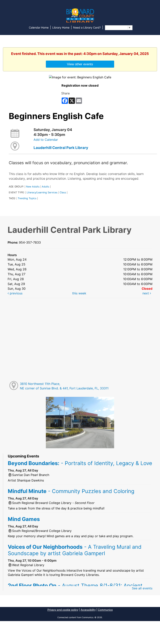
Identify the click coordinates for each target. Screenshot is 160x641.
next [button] (146, 293)
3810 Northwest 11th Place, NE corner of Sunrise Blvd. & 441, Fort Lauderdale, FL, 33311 (64, 386)
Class (63, 192)
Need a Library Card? (87, 27)
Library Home (60, 27)
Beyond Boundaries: (80, 463)
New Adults (33, 186)
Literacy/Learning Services (42, 192)
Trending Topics (27, 198)
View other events (80, 64)
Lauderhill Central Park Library (61, 147)
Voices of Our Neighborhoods (74, 550)
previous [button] (15, 293)
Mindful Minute (71, 491)
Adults (45, 186)
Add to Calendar (46, 140)
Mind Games (24, 519)
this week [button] (79, 293)
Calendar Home (39, 27)
